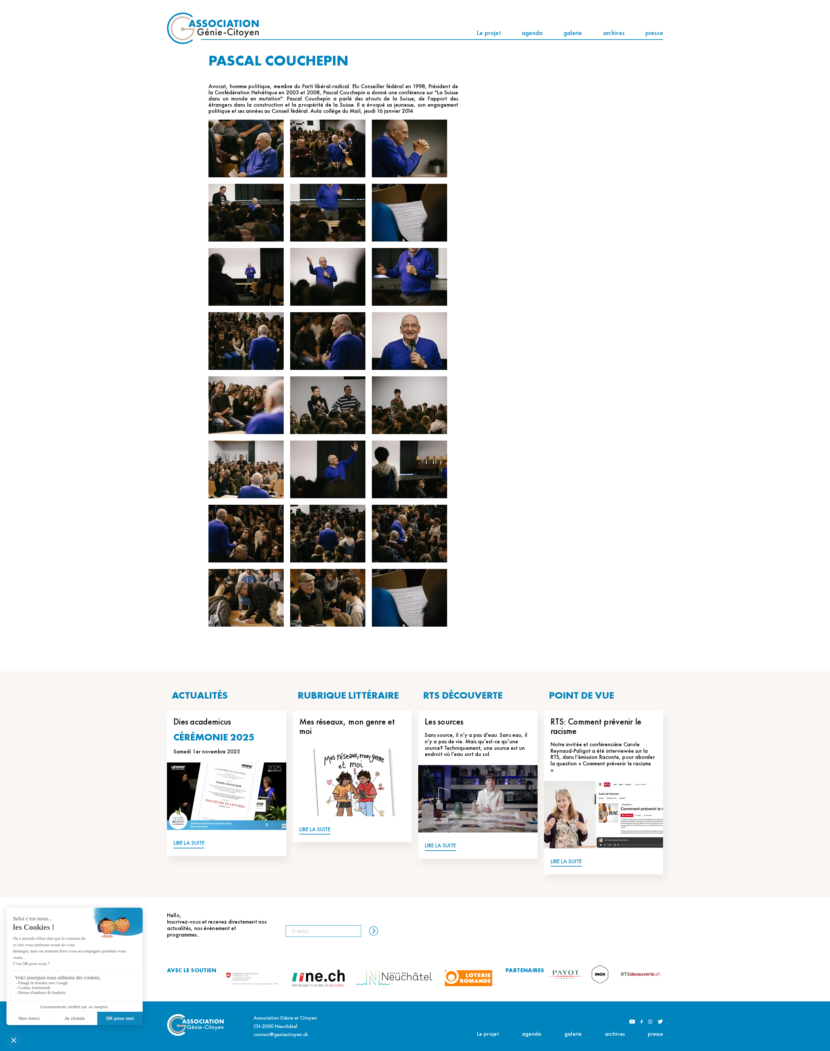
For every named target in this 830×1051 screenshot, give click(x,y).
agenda (532, 33)
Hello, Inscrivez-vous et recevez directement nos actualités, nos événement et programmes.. (217, 925)
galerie (572, 33)
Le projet (489, 33)
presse (654, 33)
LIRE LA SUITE (189, 843)
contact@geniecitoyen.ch (281, 1034)
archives (614, 33)
